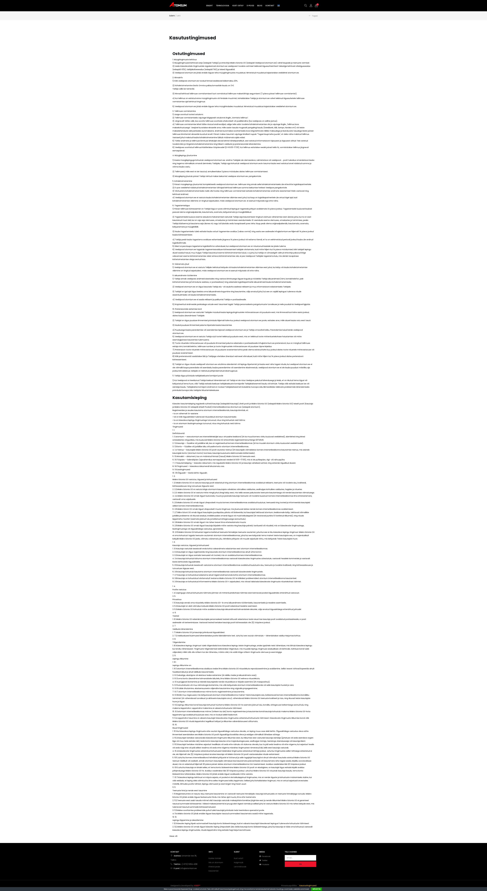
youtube (265, 864)
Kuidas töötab (215, 858)
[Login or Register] (311, 5)
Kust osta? (238, 5)
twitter (264, 860)
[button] (316, 5)
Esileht (209, 5)
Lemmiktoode (240, 866)
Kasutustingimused (307, 885)
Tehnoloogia (222, 5)
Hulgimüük (238, 862)
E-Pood (250, 5)
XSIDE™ (197, 885)
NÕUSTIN (316, 889)
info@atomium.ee (188, 868)
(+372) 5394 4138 (189, 864)
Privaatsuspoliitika (289, 885)
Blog (259, 5)
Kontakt (270, 5)
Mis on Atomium (216, 862)
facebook (266, 856)
